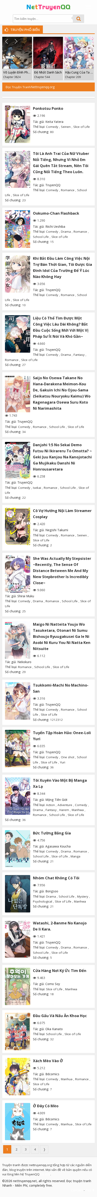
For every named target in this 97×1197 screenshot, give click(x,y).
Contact (77, 1190)
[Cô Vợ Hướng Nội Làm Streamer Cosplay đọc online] (17, 526)
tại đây (45, 1174)
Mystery (82, 896)
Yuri (62, 762)
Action (50, 805)
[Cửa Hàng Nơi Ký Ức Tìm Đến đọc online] (17, 986)
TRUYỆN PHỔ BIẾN (24, 29)
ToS (88, 1190)
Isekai (37, 488)
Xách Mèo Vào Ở (48, 1060)
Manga (75, 856)
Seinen (66, 127)
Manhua (66, 1079)
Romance (67, 190)
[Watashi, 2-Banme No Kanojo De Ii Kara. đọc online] (17, 939)
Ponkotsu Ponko (48, 108)
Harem (64, 810)
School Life (41, 237)
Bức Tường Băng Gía (52, 833)
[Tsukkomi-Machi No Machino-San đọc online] (17, 701)
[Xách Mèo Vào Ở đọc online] (17, 1076)
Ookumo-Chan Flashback (56, 213)
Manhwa (78, 810)
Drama (66, 232)
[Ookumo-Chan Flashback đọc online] (17, 229)
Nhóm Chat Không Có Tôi (56, 877)
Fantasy (79, 355)
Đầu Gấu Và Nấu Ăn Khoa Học (60, 1015)
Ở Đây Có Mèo (45, 1105)
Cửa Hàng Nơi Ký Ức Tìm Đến (59, 970)
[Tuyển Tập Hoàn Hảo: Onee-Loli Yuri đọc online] (17, 748)
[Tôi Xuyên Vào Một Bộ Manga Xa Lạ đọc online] (17, 796)
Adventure (65, 805)
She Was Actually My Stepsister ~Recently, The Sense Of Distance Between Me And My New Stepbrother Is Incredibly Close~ (62, 570)
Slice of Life (81, 127)
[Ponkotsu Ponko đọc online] (17, 124)
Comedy (52, 127)
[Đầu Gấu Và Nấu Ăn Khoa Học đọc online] (17, 1031)
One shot (67, 757)
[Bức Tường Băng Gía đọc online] (17, 849)
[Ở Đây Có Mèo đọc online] (17, 1121)
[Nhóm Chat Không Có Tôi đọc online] (17, 893)
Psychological (42, 901)
